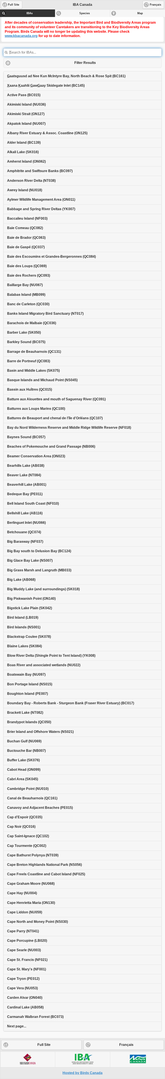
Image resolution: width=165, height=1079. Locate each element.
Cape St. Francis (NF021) (27, 960)
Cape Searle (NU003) (24, 950)
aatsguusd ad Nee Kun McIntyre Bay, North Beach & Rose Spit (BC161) (66, 76)
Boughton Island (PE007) (27, 693)
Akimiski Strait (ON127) (25, 114)
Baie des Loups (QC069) (27, 266)
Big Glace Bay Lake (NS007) (30, 560)
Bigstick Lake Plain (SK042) (29, 608)
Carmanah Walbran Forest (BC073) (35, 1017)
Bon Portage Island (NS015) (29, 684)
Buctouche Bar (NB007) (26, 750)
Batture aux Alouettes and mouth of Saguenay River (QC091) (56, 399)
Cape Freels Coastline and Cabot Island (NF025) (46, 874)
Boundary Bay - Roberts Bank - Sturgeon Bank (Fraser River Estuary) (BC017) (70, 703)
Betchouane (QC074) (24, 532)
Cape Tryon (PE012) (23, 978)
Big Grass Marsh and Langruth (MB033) (39, 570)
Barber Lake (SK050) (24, 332)
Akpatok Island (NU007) (26, 123)
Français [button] (155, 4)
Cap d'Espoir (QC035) (24, 817)
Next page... (16, 1026)
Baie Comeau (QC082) (25, 228)
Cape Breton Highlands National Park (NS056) (44, 864)
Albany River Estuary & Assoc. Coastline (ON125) (47, 133)
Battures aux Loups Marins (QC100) (36, 408)
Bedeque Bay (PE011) (25, 494)
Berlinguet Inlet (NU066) (26, 522)
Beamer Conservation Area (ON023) (36, 456)
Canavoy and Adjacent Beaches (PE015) (40, 807)
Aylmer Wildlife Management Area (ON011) (41, 199)
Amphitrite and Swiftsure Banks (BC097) (40, 171)
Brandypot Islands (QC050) (29, 722)
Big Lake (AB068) (21, 579)
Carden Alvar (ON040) (24, 997)
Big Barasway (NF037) (25, 541)
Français (126, 1045)
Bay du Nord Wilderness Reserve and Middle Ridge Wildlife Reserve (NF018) (69, 427)
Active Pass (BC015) (23, 95)
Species (84, 13)
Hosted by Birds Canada (82, 1073)
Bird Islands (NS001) (23, 627)
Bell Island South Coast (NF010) (33, 503)
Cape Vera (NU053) (22, 988)
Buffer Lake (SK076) (23, 760)
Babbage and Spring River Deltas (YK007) (41, 209)
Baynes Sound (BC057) (26, 437)
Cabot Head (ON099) (23, 769)
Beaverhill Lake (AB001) (26, 484)
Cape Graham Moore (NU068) (31, 883)
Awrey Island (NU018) (24, 190)
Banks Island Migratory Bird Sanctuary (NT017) (45, 313)
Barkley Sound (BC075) (26, 342)
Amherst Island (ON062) (26, 161)
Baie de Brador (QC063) (26, 237)
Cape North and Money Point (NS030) (37, 921)
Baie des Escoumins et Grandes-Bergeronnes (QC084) (51, 256)
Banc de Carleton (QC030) (28, 304)
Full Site (43, 1045)
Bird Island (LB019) (22, 617)
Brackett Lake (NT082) (25, 712)
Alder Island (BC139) (24, 142)
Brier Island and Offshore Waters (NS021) (40, 732)
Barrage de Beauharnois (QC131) (34, 351)
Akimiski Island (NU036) (26, 104)
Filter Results (85, 63)
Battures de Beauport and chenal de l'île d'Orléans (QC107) (55, 418)
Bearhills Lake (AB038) (25, 465)
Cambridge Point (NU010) (28, 789)
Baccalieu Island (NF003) (27, 218)
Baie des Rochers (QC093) (28, 275)
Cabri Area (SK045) (22, 779)
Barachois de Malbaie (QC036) (31, 323)
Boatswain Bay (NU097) (26, 674)
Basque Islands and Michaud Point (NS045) (42, 380)
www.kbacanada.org (21, 36)
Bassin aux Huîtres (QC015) (29, 389)
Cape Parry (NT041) (23, 931)
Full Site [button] (13, 4)
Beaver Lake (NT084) (24, 475)
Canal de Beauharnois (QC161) (32, 798)
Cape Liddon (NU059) (24, 912)
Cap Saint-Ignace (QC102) (28, 836)
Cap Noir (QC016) (21, 826)
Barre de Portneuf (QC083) (28, 361)
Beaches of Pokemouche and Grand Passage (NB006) (51, 446)
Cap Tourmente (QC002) (26, 846)
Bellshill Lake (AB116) (25, 513)
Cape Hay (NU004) (22, 893)
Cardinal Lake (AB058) (25, 1007)
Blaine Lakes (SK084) (24, 646)
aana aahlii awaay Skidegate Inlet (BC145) (46, 85)
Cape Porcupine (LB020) (27, 940)
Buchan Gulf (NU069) (24, 741)
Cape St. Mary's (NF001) (26, 969)
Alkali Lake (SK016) (23, 152)
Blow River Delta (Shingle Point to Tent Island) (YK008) (51, 655)
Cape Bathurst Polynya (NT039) (32, 855)
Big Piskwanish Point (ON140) (31, 598)
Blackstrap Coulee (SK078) (29, 636)
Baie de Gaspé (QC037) (26, 247)
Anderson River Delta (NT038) (31, 180)
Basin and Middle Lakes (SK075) (33, 370)
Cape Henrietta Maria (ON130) (31, 903)
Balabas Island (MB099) (26, 294)
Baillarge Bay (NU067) (25, 285)
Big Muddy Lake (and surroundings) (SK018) (43, 589)
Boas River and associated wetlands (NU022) (43, 665)
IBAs (29, 13)
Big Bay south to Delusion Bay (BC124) (39, 551)
